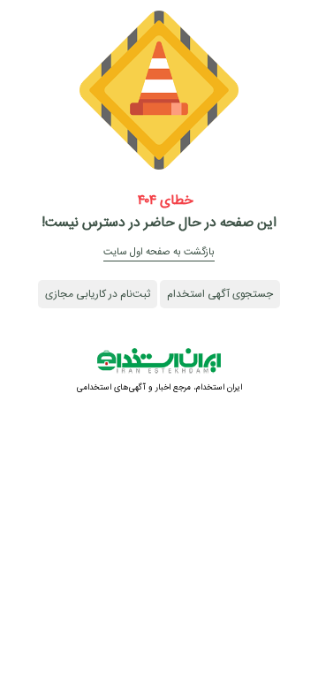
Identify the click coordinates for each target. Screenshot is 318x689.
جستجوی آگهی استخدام (220, 294)
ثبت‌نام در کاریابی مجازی (97, 294)
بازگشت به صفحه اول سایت (159, 252)
